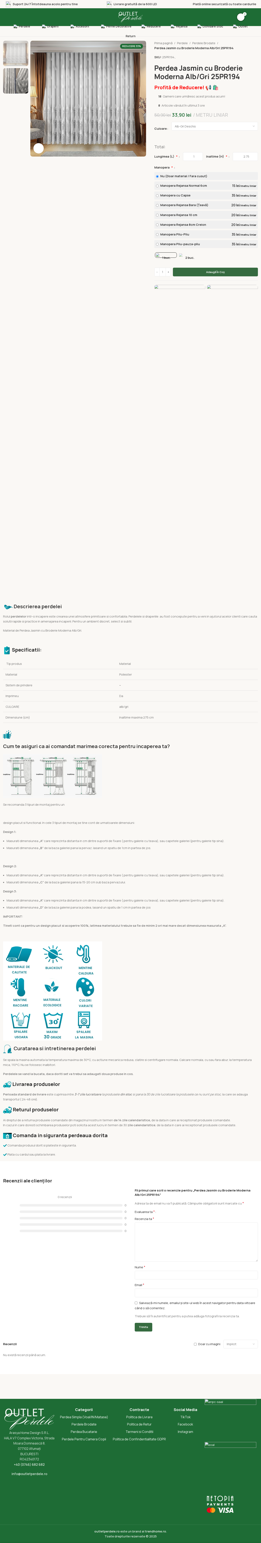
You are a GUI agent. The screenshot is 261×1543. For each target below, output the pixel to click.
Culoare (160, 128)
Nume (140, 1267)
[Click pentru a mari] (38, 148)
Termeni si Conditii (139, 1431)
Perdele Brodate (203, 43)
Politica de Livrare (139, 1417)
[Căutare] (7, 17)
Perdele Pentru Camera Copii (84, 1439)
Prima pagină (163, 43)
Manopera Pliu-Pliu (208, 234)
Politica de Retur (139, 1424)
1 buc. (166, 257)
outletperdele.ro (107, 1531)
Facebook (185, 1424)
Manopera (163, 167)
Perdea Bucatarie (84, 1431)
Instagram (185, 1431)
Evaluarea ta (145, 1211)
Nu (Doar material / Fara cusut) (183, 176)
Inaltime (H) (216, 156)
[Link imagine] (179, 439)
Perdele (182, 43)
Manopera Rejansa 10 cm (208, 215)
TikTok (185, 1417)
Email (139, 1285)
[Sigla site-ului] (130, 17)
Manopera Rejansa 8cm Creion (208, 224)
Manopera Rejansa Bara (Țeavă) (208, 205)
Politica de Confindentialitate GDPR (139, 1439)
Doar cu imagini (209, 1344)
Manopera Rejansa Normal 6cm (208, 185)
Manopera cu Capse (208, 195)
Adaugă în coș (215, 272)
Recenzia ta (144, 1218)
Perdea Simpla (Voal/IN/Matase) (84, 1417)
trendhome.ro (155, 1531)
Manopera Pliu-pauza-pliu (208, 244)
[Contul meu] (253, 17)
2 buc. (189, 257)
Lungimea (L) (166, 156)
